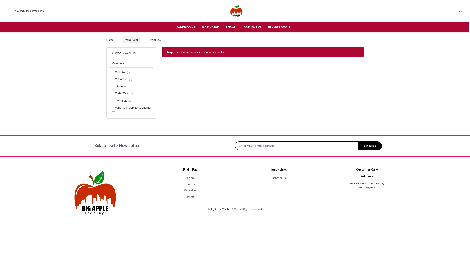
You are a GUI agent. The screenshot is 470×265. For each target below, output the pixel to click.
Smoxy (191, 184)
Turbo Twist (124, 93)
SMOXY (231, 26)
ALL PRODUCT (186, 26)
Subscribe (370, 145)
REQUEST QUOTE (279, 26)
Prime (191, 196)
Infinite (120, 86)
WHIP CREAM (210, 26)
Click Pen (122, 72)
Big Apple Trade (219, 209)
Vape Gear (131, 39)
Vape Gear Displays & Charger (131, 110)
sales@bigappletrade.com (29, 10)
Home (109, 39)
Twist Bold (123, 100)
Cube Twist (123, 79)
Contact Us (279, 178)
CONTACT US (253, 26)
